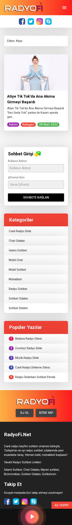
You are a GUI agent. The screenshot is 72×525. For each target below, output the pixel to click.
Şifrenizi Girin (16, 177)
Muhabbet (15, 279)
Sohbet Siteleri (18, 308)
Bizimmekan (12, 474)
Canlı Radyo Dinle (20, 231)
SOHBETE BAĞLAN (36, 197)
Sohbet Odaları (18, 298)
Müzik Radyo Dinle (24, 358)
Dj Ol (24, 413)
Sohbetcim (49, 474)
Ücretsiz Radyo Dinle (26, 348)
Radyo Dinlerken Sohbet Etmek (32, 377)
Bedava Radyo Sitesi (26, 338)
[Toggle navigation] (64, 7)
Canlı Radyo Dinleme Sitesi (30, 367)
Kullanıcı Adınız (17, 161)
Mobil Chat (16, 260)
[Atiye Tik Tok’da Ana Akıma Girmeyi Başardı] (36, 72)
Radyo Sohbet (18, 289)
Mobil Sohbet (17, 269)
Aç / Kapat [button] (62, 505)
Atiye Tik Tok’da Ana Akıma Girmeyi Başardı (31, 99)
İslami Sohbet (18, 250)
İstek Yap (46, 413)
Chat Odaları (17, 241)
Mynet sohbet (50, 469)
